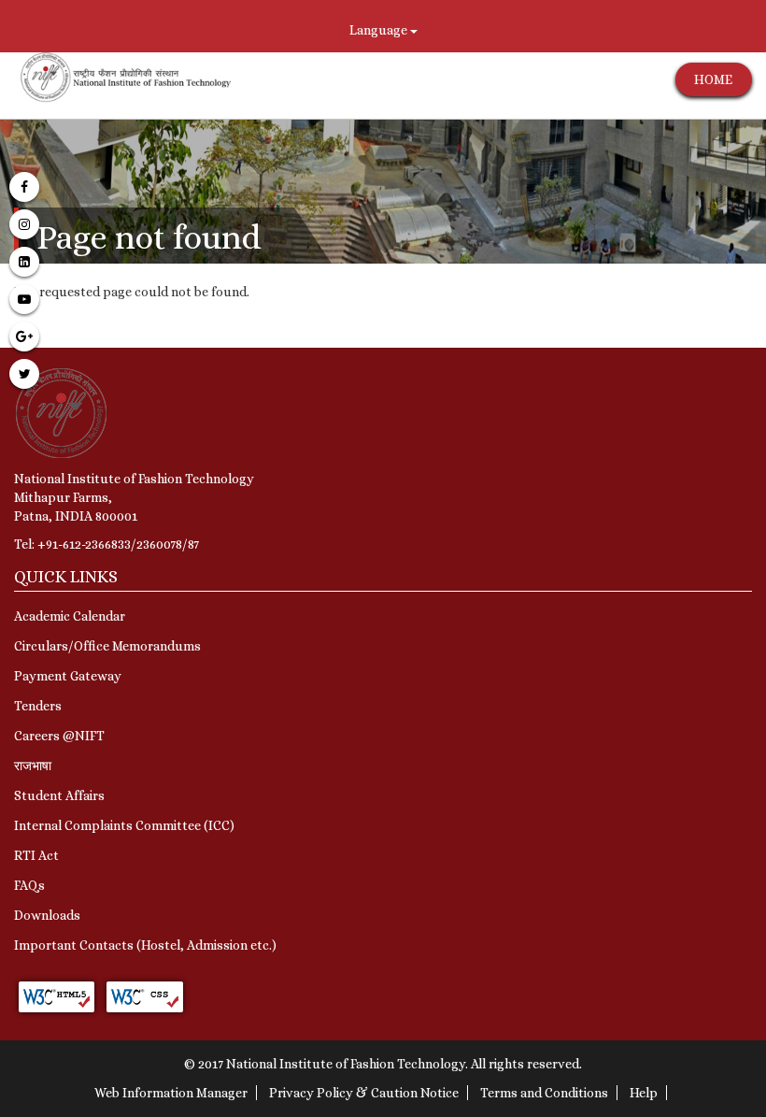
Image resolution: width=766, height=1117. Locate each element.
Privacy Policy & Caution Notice (364, 1092)
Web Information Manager (171, 1092)
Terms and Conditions (544, 1092)
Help (644, 1092)
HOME (713, 79)
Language (379, 29)
